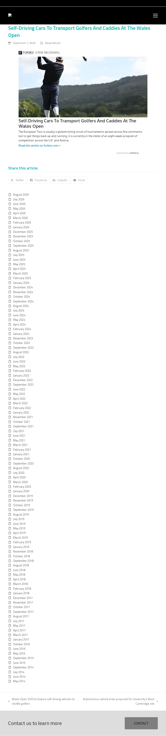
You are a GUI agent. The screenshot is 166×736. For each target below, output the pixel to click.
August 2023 (21, 352)
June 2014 (19, 676)
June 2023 (19, 361)
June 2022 (19, 389)
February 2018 (22, 588)
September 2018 (23, 561)
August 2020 (21, 468)
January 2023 (21, 375)
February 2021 (22, 449)
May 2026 (19, 208)
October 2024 (21, 296)
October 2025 (21, 241)
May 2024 (19, 320)
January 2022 (21, 412)
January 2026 (21, 227)
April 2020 (19, 477)
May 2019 (19, 528)
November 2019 (23, 500)
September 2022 (23, 384)
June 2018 (19, 570)
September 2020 (23, 463)
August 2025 (21, 250)
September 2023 (23, 347)
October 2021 (21, 422)
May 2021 (19, 440)
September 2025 (23, 245)
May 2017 (19, 625)
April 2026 (19, 213)
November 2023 (23, 338)
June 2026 (19, 204)
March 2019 (20, 537)
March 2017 (20, 635)
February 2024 (22, 329)
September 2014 (23, 667)
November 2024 (23, 292)
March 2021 (20, 445)
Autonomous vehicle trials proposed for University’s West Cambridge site (117, 701)
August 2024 (21, 306)
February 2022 (22, 408)
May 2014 (19, 681)
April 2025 (19, 269)
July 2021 (18, 431)
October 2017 (21, 607)
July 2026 (18, 199)
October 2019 (21, 505)
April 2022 (19, 398)
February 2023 (22, 371)
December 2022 (23, 380)
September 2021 (23, 426)
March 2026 (20, 218)
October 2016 (21, 644)
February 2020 (22, 486)
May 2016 (19, 653)
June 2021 (19, 435)
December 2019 (23, 496)
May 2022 (19, 394)
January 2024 (21, 334)
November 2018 (23, 551)
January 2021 (21, 454)
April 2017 (19, 630)
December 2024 (23, 287)
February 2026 (22, 222)
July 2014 (18, 672)
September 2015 (23, 658)
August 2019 (21, 514)
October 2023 (21, 343)
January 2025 (21, 283)
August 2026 (21, 194)
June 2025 (19, 259)
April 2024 (19, 324)
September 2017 (23, 612)
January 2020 (21, 491)
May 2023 (19, 366)
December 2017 (23, 598)
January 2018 (21, 593)
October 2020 (21, 459)
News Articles (53, 43)
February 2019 (22, 542)
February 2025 (22, 278)
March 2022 (20, 403)
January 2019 (21, 547)
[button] (155, 16)
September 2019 (23, 510)
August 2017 (21, 616)
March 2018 (20, 584)
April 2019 (19, 533)
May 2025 (19, 264)
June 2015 (19, 663)
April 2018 (19, 579)
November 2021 (23, 417)
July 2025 (18, 255)
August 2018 (21, 565)
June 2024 (19, 315)
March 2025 (20, 273)
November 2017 (23, 602)
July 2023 (18, 357)
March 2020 (20, 482)
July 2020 (18, 473)
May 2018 (19, 574)
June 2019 (19, 524)
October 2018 (21, 556)
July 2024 (18, 310)
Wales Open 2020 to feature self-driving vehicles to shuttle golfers (41, 701)
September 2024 (23, 301)
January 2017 (21, 639)
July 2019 (18, 519)
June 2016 (19, 649)
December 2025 (23, 232)
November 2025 (23, 236)
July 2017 (18, 621)
